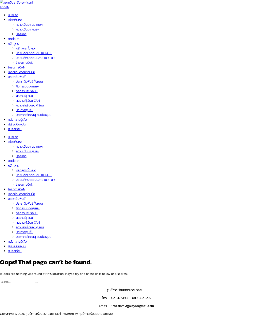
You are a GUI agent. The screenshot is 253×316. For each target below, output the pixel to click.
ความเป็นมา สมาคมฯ (29, 24)
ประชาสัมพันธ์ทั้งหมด (29, 81)
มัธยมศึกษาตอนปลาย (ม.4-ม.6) (36, 57)
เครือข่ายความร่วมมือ (21, 72)
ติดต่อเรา (14, 38)
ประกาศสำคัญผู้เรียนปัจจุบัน (34, 114)
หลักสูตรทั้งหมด (26, 48)
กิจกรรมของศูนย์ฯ (28, 86)
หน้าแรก (13, 15)
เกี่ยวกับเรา (15, 19)
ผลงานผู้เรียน (24, 95)
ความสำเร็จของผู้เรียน (30, 105)
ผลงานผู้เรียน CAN (28, 100)
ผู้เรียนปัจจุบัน (17, 124)
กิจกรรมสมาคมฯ (27, 91)
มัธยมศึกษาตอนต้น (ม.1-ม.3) (34, 53)
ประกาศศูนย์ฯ (24, 110)
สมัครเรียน (15, 129)
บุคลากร (21, 34)
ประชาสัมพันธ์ (16, 76)
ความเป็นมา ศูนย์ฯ (27, 29)
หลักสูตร (13, 43)
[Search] (36, 282)
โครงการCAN (24, 62)
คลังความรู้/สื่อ (17, 119)
